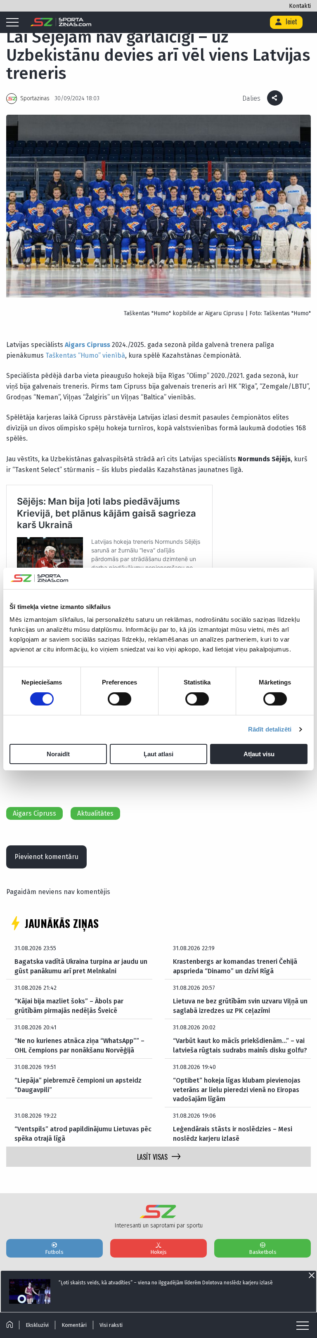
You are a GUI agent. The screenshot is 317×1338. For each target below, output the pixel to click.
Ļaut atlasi (158, 753)
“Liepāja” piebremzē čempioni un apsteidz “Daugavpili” (78, 1084)
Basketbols (263, 1252)
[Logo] (60, 22)
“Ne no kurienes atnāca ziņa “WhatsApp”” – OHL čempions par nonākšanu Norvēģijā (79, 1045)
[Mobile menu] (14, 22)
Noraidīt (58, 753)
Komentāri (74, 1325)
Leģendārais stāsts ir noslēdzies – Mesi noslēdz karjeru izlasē (232, 1133)
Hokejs (158, 1252)
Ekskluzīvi (37, 1325)
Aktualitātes (95, 813)
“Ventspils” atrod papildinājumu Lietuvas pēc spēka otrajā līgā (82, 1133)
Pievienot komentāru (46, 857)
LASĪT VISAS (152, 1157)
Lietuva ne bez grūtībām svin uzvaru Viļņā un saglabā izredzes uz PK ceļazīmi (240, 1005)
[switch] (119, 699)
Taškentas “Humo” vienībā (85, 355)
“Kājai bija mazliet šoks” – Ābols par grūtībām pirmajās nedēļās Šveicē (68, 1005)
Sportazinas (35, 98)
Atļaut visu (259, 753)
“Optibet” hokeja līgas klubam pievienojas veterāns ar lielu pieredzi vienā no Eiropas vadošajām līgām (236, 1089)
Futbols (54, 1252)
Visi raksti (111, 1325)
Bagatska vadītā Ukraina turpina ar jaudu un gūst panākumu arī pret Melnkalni (80, 966)
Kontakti (300, 5)
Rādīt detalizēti (270, 729)
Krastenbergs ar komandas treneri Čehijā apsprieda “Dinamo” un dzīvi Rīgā (235, 966)
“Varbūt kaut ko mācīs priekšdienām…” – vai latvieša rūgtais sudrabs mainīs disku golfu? (240, 1045)
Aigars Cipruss (87, 345)
